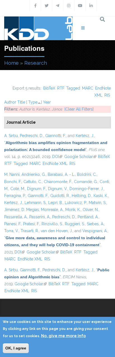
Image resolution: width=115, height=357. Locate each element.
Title (21, 102)
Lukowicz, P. (76, 202)
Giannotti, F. (55, 135)
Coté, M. (17, 188)
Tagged (73, 88)
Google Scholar (80, 156)
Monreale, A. (52, 209)
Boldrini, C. (87, 174)
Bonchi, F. (12, 181)
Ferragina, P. (15, 195)
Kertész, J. (85, 135)
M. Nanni (12, 174)
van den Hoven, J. (57, 231)
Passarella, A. (15, 217)
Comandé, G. (86, 181)
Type (32, 102)
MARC (87, 88)
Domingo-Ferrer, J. (87, 188)
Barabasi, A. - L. (61, 174)
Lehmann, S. (35, 202)
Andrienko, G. (33, 174)
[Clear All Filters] (79, 109)
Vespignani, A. (94, 231)
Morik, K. (73, 209)
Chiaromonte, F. (58, 181)
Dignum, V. (58, 188)
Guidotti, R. (60, 195)
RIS (107, 95)
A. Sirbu (11, 135)
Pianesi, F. (12, 224)
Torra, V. (11, 231)
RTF (60, 88)
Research (35, 63)
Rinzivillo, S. (52, 224)
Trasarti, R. (30, 231)
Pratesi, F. (31, 224)
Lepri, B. (55, 202)
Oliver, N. (91, 209)
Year (47, 102)
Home (11, 63)
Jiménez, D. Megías (21, 209)
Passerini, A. (39, 217)
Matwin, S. (97, 202)
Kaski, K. (101, 195)
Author (10, 102)
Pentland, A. (88, 217)
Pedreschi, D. (31, 135)
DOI (57, 156)
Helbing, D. (82, 195)
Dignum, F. (36, 188)
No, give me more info (63, 336)
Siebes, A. (95, 224)
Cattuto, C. (32, 181)
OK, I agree (15, 348)
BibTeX (49, 88)
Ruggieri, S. (75, 224)
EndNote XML (55, 163)
